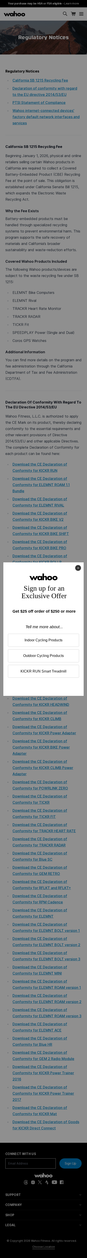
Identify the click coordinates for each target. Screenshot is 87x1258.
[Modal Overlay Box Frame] (43, 629)
